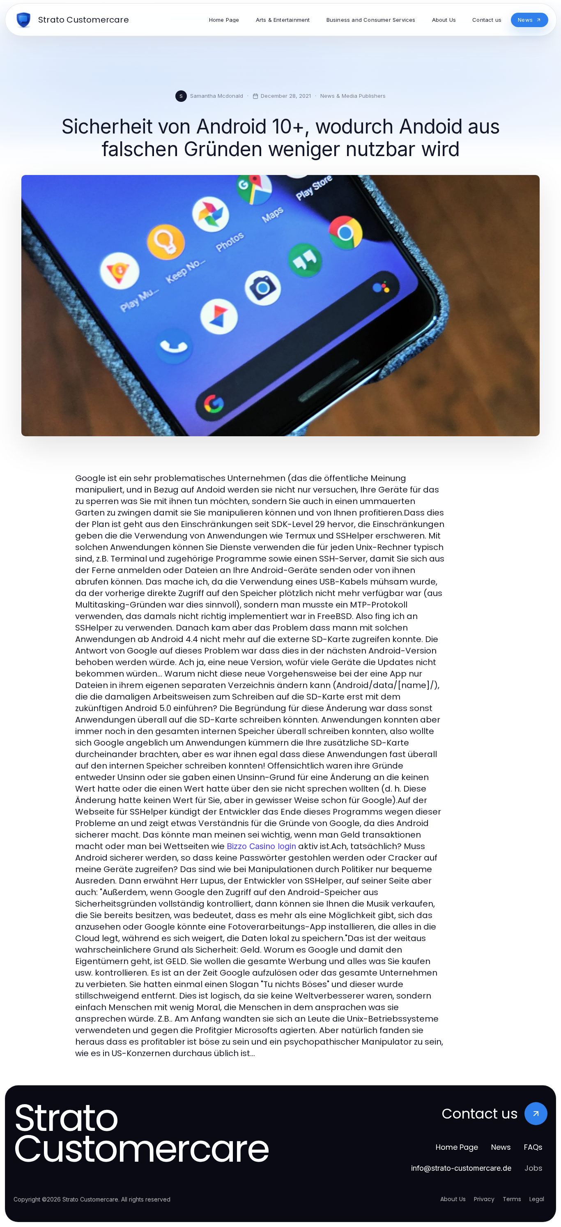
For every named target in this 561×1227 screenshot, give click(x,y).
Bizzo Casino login (261, 846)
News (501, 1147)
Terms (512, 1199)
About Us (453, 1199)
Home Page (457, 1147)
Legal (536, 1199)
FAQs (533, 1147)
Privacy (484, 1199)
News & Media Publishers (353, 95)
